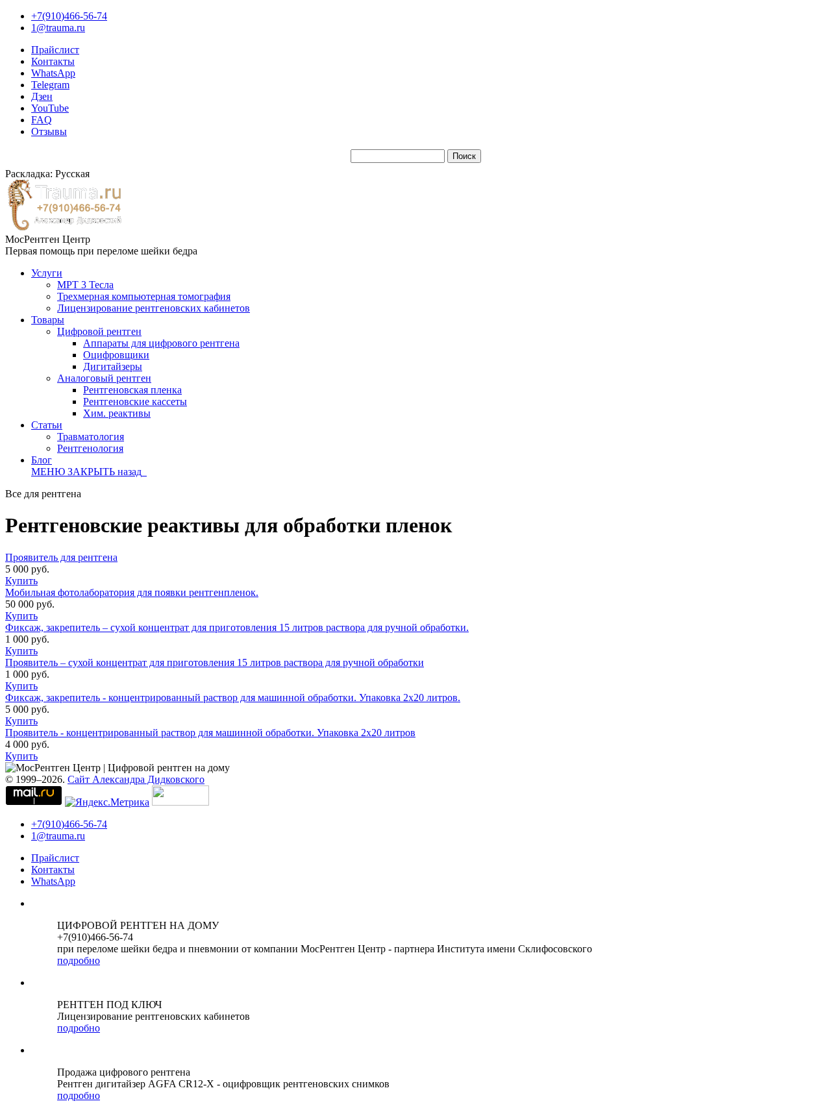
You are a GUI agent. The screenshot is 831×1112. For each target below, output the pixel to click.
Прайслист (55, 49)
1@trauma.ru (58, 27)
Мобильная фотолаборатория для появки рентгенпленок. (131, 592)
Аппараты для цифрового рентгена (161, 343)
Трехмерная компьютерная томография (143, 296)
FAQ (41, 119)
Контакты (53, 61)
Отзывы (49, 131)
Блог (41, 459)
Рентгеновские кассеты (135, 401)
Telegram (50, 84)
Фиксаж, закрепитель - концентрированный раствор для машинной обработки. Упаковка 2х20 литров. (232, 697)
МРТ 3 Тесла (85, 284)
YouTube (50, 108)
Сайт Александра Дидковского (136, 779)
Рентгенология (90, 448)
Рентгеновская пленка (132, 389)
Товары (47, 319)
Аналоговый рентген (104, 378)
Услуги (46, 272)
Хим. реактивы (117, 413)
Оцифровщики (116, 354)
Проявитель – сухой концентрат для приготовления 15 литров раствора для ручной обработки (214, 662)
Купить (21, 580)
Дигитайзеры (112, 366)
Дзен (42, 96)
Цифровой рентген (99, 331)
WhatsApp (53, 73)
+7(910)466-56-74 (69, 15)
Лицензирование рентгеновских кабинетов (153, 308)
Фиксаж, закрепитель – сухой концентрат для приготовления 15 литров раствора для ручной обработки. (237, 627)
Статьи (46, 424)
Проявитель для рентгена (61, 557)
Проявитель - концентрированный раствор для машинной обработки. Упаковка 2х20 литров (210, 732)
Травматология (90, 436)
